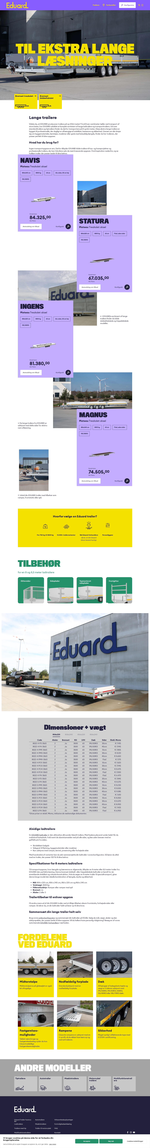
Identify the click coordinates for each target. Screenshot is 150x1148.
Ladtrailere (18, 1124)
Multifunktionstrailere (22, 1132)
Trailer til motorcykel (43, 1128)
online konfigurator (47, 918)
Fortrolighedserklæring (63, 1124)
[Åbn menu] (139, 5)
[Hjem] (17, 5)
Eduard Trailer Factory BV (22, 1120)
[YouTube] (134, 1132)
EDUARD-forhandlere (49, 923)
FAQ (56, 1128)
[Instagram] (131, 1132)
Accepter (86, 1141)
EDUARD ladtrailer (39, 835)
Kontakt (57, 1132)
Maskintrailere (40, 1124)
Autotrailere (39, 1120)
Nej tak (111, 1141)
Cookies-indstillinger (135, 1141)
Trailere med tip (20, 1128)
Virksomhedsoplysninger (63, 1120)
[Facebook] (128, 1132)
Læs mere (52, 1144)
